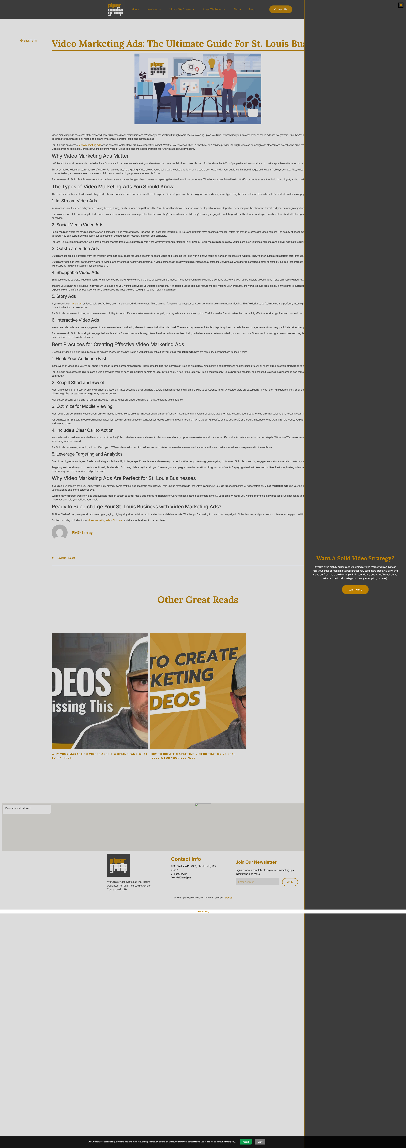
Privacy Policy (203, 911)
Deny (260, 1142)
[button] (401, 5)
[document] (203, 574)
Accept (246, 1142)
